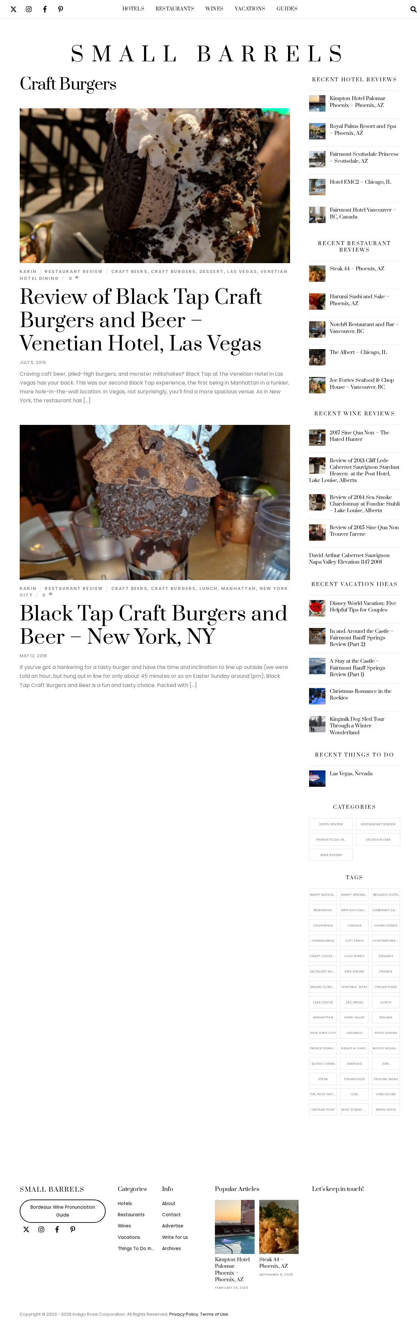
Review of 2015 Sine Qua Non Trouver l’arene (364, 530)
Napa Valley (354, 1017)
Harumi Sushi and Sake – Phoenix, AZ (359, 299)
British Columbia (354, 910)
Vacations (250, 9)
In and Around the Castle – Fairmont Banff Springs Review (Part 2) (362, 638)
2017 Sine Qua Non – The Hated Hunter (359, 436)
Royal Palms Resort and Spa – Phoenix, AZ (363, 129)
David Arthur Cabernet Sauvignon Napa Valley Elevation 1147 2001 (349, 558)
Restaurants (175, 9)
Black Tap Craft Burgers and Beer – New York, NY (153, 626)
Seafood (354, 1063)
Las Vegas (242, 271)
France (385, 971)
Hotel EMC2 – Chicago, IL (360, 182)
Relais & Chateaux (354, 1048)
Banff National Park (323, 894)
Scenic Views (323, 1063)
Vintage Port (323, 1109)
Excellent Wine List (323, 971)
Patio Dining (386, 1033)
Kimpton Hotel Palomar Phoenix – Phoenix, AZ (358, 101)
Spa (386, 1063)
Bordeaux (323, 910)
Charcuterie (385, 925)
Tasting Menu (386, 1079)
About (169, 1204)
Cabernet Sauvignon (386, 910)
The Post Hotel (323, 1094)
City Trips (354, 940)
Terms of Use (214, 1314)
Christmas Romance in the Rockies (360, 694)
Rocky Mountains (386, 1048)
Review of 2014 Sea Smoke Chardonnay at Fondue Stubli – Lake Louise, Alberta (365, 504)
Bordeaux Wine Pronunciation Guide (63, 1211)
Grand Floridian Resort (323, 987)
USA (354, 1094)
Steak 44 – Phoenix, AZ (357, 268)
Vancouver (386, 1094)
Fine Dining (355, 971)
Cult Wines (354, 956)
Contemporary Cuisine (386, 940)
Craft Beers (129, 271)
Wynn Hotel (386, 1109)
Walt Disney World (354, 1109)
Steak (323, 1079)
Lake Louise (323, 1002)
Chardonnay (323, 940)
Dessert (212, 271)
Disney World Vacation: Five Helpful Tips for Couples (363, 606)
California (323, 925)
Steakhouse (354, 1079)
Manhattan (238, 588)
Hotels (133, 9)
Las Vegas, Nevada (351, 773)
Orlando (354, 1033)
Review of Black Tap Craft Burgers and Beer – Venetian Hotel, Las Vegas (141, 320)
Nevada (385, 1017)
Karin (28, 271)
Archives (171, 1248)
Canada (354, 925)
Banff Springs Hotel (354, 894)
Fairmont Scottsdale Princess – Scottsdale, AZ (364, 157)
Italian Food (386, 987)
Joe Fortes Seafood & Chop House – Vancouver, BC (362, 383)
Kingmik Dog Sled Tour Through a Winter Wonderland (357, 726)
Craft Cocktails (323, 956)
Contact (171, 1215)
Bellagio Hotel (386, 894)
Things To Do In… (331, 839)
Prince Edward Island (323, 1048)
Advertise (172, 1226)
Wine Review (331, 855)
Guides (287, 9)
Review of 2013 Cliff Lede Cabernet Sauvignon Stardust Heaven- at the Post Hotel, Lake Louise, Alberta (354, 470)
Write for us (175, 1237)
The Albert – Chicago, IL (358, 352)
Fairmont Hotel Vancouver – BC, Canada (363, 213)
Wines (214, 9)
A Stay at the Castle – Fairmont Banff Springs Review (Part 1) (357, 668)
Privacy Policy (183, 1314)
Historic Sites (354, 987)
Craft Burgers (173, 271)
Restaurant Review (74, 271)
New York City (323, 1033)
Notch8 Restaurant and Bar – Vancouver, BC (364, 327)
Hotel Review (331, 824)
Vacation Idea (378, 839)
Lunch (209, 588)
